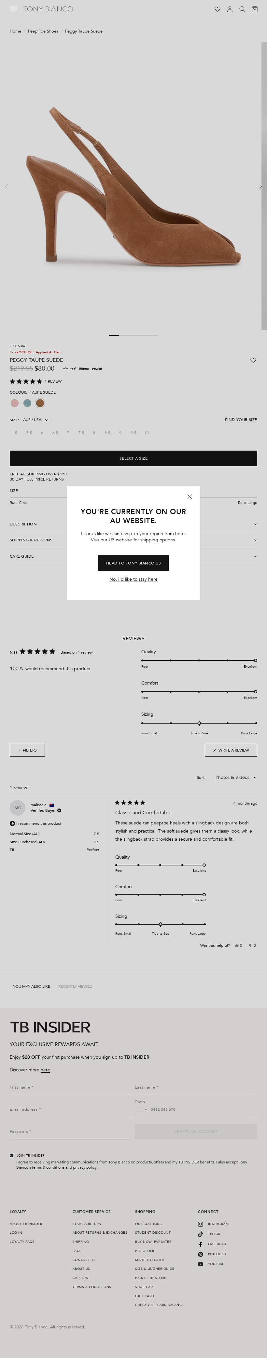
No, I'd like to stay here (133, 579)
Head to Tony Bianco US (133, 563)
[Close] (189, 496)
